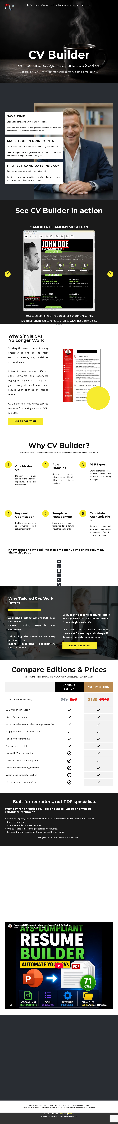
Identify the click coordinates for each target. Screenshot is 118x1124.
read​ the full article (25, 421)
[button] (8, 274)
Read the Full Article (79, 646)
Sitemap (71, 1114)
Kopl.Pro (63, 1114)
